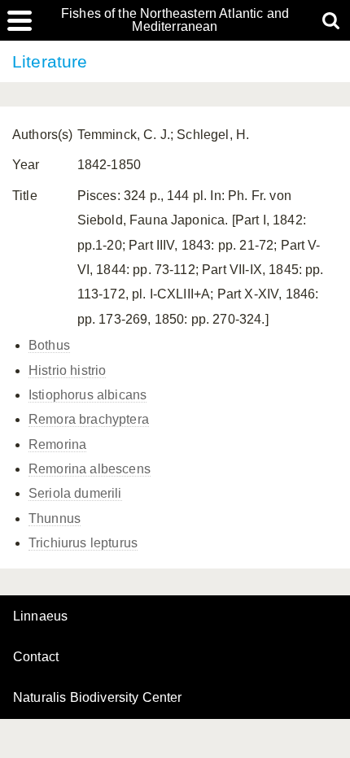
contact (36, 657)
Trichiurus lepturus (83, 543)
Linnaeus (40, 616)
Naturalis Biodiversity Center (97, 697)
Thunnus (54, 518)
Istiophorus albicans (87, 395)
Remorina (57, 444)
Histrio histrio (67, 370)
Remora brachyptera (88, 419)
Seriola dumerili (75, 493)
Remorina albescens (89, 469)
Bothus (49, 345)
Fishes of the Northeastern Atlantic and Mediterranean (175, 20)
